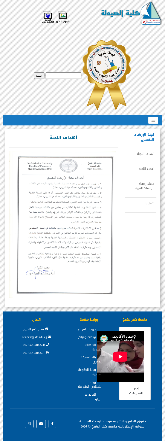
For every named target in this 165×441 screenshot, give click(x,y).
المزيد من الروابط (93, 397)
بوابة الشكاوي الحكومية (90, 384)
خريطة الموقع (87, 329)
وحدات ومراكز (87, 337)
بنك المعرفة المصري (91, 360)
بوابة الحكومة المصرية (90, 372)
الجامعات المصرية (93, 347)
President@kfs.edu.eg (34, 337)
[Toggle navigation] (153, 120)
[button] (52, 424)
